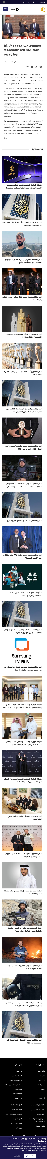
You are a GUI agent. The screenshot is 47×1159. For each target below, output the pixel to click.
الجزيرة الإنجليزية (16, 1109)
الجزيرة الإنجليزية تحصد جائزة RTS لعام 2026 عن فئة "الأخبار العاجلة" (22, 557)
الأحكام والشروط (16, 1075)
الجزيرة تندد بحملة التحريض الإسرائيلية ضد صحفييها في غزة (24, 1042)
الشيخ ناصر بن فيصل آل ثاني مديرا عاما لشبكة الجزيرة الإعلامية (23, 892)
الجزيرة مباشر (17, 1118)
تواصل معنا (41, 1071)
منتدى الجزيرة (40, 1126)
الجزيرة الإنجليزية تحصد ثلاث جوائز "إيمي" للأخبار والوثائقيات (22, 299)
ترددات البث (41, 1080)
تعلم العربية (41, 1114)
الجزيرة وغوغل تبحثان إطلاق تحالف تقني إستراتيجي (25, 818)
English (42, 2)
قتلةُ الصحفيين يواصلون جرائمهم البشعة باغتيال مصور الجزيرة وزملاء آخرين (25, 930)
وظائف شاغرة (17, 1093)
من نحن (19, 1071)
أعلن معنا (42, 1075)
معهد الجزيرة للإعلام (38, 1109)
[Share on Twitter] (36, 66)
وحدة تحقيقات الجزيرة (14, 1114)
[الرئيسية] (43, 9)
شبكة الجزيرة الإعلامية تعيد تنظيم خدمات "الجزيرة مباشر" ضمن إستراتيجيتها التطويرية (24, 187)
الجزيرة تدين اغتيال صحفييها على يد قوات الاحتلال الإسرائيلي (24, 967)
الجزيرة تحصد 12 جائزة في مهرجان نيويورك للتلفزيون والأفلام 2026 (24, 336)
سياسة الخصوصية (16, 1080)
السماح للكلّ (30, 1155)
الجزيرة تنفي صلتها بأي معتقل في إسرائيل (24, 520)
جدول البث (41, 1085)
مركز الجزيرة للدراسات (38, 1105)
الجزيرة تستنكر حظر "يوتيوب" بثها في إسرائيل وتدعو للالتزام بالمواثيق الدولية (23, 631)
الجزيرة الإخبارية (16, 1105)
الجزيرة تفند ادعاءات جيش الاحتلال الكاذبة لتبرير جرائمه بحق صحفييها (22, 224)
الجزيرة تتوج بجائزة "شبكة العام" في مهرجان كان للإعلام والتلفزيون (23, 855)
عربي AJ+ (18, 1128)
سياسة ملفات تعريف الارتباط (12, 1085)
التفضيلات (18, 1089)
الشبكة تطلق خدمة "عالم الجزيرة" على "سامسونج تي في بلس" (26, 594)
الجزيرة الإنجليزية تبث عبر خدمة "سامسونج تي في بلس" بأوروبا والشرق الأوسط (23, 669)
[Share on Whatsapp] (41, 66)
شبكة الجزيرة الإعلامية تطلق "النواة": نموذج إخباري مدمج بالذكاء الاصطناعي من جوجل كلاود (22, 706)
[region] (23, 1147)
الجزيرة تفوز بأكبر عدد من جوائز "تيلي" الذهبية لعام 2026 (23, 373)
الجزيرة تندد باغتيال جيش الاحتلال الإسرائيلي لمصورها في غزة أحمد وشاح (23, 261)
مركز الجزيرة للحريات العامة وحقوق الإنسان (36, 1120)
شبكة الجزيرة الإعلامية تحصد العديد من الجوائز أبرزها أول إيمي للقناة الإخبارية (23, 781)
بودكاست (42, 1089)
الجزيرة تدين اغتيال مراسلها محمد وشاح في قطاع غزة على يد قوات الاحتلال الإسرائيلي (24, 485)
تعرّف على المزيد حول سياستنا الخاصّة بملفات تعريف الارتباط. (26, 1149)
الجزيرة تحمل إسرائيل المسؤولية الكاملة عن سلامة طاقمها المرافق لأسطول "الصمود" (24, 410)
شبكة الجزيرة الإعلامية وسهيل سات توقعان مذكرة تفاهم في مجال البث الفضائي (24, 743)
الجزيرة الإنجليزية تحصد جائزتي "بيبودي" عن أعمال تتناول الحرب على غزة (23, 448)
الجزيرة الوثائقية (16, 1123)
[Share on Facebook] (32, 66)
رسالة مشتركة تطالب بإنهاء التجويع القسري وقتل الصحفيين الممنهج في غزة (24, 1004)
